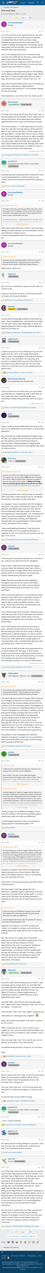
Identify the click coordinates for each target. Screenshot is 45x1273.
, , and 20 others (18, 1056)
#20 (42, 1167)
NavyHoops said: (8, 205)
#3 (43, 171)
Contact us (5, 1256)
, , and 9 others (18, 667)
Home (4, 1258)
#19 (42, 1140)
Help (39, 1256)
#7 (43, 315)
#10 (42, 422)
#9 (43, 387)
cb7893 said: (7, 908)
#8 (43, 348)
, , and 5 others (20, 408)
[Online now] (5, 462)
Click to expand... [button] (22, 224)
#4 (43, 201)
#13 (42, 682)
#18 (42, 1117)
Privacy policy (31, 1256)
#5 (43, 252)
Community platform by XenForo (20, 1262)
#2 (43, 111)
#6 (43, 282)
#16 (42, 979)
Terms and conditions (18, 1256)
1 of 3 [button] (16, 18)
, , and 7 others (22, 333)
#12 (42, 555)
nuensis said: (7, 765)
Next (23, 18)
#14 (42, 761)
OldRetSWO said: (8, 789)
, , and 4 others (19, 373)
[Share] (39, 31)
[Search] (42, 2)
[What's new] (37, 2)
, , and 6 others (21, 155)
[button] (2, 1252)
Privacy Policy (28, 1267)
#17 (42, 1071)
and (14, 186)
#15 (42, 842)
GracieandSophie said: (10, 472)
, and (18, 300)
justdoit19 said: (8, 257)
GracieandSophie (9, 14)
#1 (43, 31)
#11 (42, 467)
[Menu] (3, 2)
